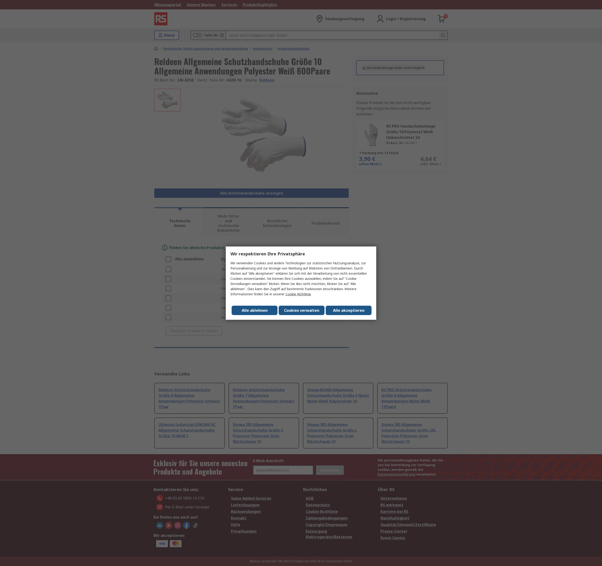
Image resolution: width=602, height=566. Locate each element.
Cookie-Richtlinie (298, 294)
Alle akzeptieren (348, 310)
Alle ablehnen (255, 310)
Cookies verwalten (301, 310)
